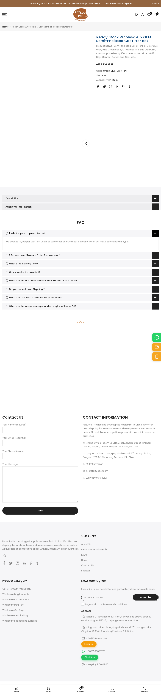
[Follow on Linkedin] (117, 86)
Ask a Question (105, 64)
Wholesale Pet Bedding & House (19, 620)
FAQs (84, 554)
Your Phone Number (13, 451)
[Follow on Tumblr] (129, 86)
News (84, 560)
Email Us (88, 644)
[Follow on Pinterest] (123, 86)
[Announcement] (80, 3)
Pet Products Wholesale (94, 549)
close (6, 4)
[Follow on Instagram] (110, 86)
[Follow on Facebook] (98, 86)
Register (85, 570)
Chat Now (89, 657)
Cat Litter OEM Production (16, 588)
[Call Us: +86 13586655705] (156, 356)
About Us (86, 544)
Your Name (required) (14, 424)
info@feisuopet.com (97, 638)
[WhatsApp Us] (156, 337)
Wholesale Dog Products (15, 594)
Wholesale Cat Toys (13, 610)
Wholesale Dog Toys (13, 604)
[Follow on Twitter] (104, 86)
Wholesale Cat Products (15, 599)
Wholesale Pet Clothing (15, 615)
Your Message (10, 464)
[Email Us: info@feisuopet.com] (156, 347)
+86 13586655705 (95, 651)
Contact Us (87, 565)
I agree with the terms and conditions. (106, 604)
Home (5, 26)
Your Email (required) (14, 437)
